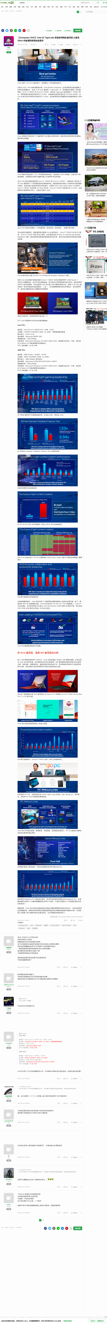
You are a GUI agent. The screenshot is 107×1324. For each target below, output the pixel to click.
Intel (31, 925)
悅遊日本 (96, 7)
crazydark (9, 1043)
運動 (61, 7)
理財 (78, 7)
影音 (27, 7)
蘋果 (23, 7)
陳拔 (8, 47)
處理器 (46, 925)
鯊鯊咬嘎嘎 (8, 1096)
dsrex (9, 1204)
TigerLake (38, 925)
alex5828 (9, 1179)
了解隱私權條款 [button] (67, 1321)
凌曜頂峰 (8, 947)
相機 (10, 7)
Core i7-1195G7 (66, 925)
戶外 (65, 7)
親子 (53, 7)
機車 (36, 7)
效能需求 (35, 928)
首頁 (2, 7)
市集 (91, 7)
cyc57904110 (8, 1121)
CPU (75, 925)
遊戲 (44, 7)
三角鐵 (9, 1008)
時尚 (57, 7)
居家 (48, 7)
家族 (28, 928)
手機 (6, 7)
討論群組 (22, 3)
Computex (21, 928)
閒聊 (82, 7)
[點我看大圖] (48, 210)
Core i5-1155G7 (55, 925)
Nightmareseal (9, 985)
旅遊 (74, 7)
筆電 (15, 7)
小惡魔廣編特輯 (93, 120)
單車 (40, 7)
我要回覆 (78, 30)
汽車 (31, 7)
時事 (86, 7)
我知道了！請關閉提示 (97, 1321)
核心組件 (11, 11)
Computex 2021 (23, 925)
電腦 (19, 7)
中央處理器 (18, 11)
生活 (69, 7)
